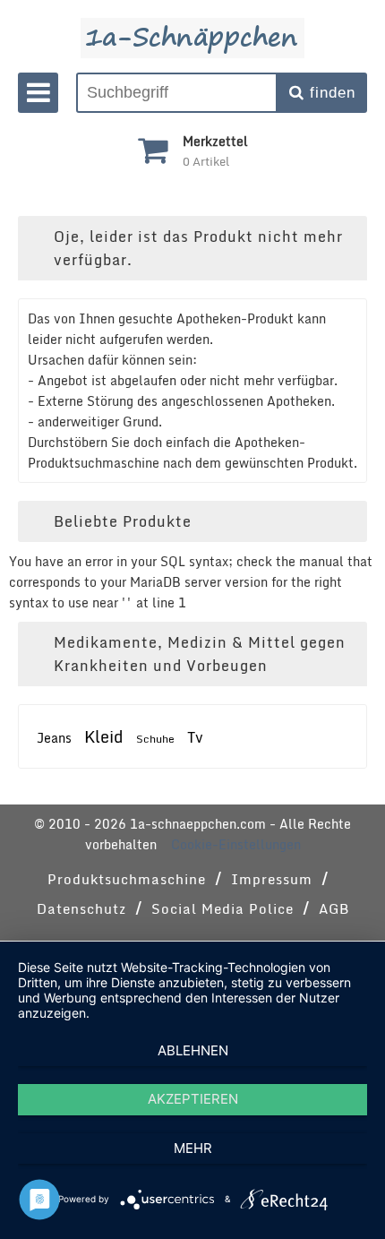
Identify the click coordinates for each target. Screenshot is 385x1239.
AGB (334, 908)
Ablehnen (193, 1050)
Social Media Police (222, 908)
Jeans (54, 737)
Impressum (271, 879)
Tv (195, 737)
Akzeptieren (193, 1098)
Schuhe (155, 738)
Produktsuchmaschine (126, 879)
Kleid (104, 736)
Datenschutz (81, 908)
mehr (193, 1148)
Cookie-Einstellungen (236, 844)
